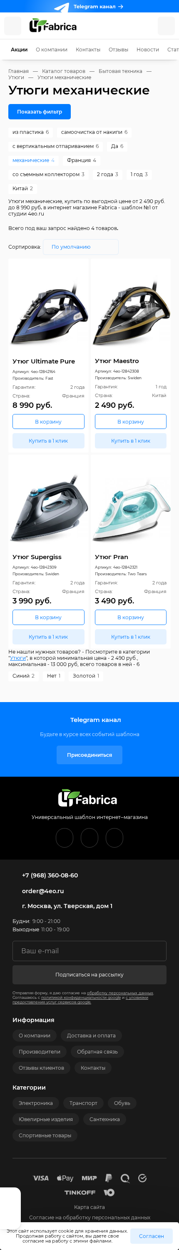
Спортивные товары (45, 1135)
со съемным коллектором (48, 174)
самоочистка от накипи (94, 132)
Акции (19, 49)
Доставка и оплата (91, 1035)
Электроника (36, 1103)
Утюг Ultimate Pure (43, 361)
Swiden (135, 377)
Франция (81, 160)
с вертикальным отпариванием (55, 146)
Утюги (18, 658)
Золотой (86, 676)
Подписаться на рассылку (89, 974)
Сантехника (105, 1119)
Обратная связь (97, 1052)
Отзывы (118, 49)
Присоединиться (89, 755)
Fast (49, 378)
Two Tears (137, 574)
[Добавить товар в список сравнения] (71, 267)
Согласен (151, 1236)
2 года (107, 174)
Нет (53, 676)
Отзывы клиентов (41, 1068)
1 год (139, 174)
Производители (39, 1052)
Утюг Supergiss (37, 557)
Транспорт (83, 1103)
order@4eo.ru (43, 891)
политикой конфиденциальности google (81, 997)
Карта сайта (89, 1207)
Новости (148, 49)
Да (117, 146)
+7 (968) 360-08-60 (50, 875)
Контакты (88, 49)
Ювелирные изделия (46, 1119)
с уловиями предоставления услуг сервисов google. (80, 999)
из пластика (30, 132)
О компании (51, 49)
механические (33, 160)
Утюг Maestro (117, 361)
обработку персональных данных (120, 993)
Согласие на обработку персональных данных (89, 1217)
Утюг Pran (111, 557)
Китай (22, 188)
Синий (23, 676)
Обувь (122, 1103)
